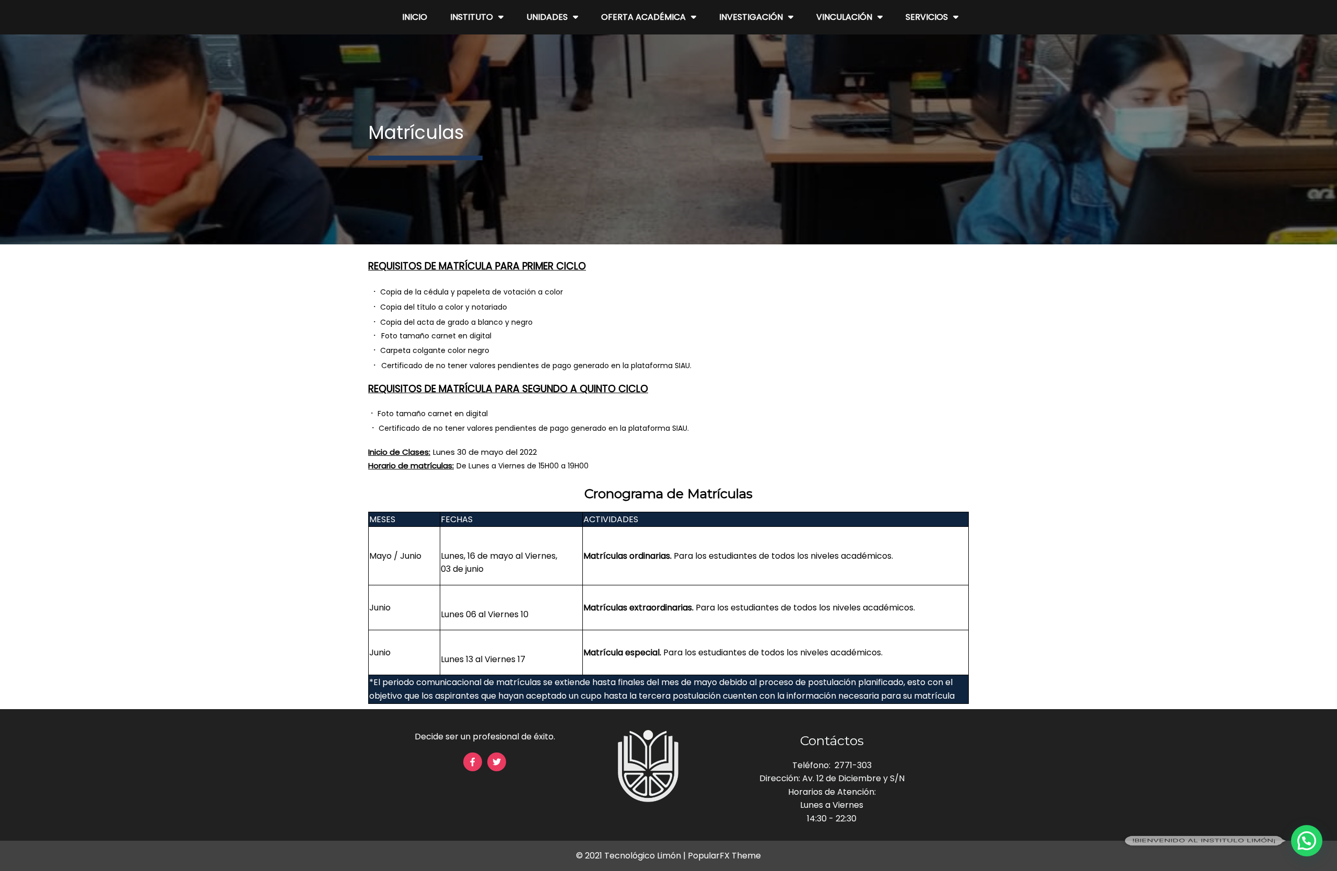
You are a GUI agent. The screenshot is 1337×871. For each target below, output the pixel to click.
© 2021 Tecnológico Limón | (632, 856)
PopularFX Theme (724, 856)
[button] (1306, 840)
